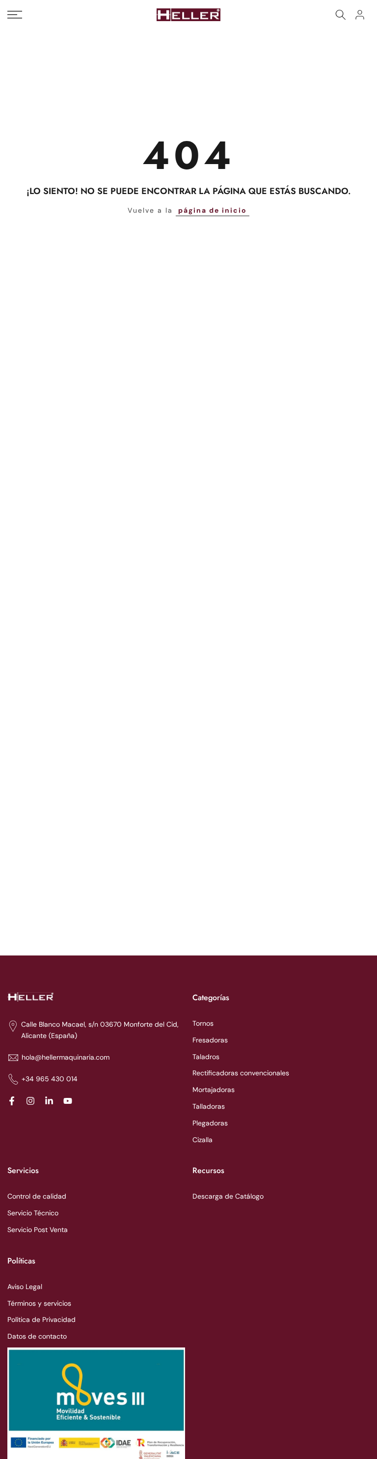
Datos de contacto (37, 1336)
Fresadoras (210, 1040)
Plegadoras (210, 1123)
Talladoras (208, 1106)
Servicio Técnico (32, 1212)
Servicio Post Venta (37, 1229)
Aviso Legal (24, 1286)
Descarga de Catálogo (228, 1196)
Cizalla (202, 1139)
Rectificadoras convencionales (240, 1072)
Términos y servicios (39, 1303)
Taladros (205, 1056)
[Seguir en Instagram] (30, 1101)
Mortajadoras (213, 1089)
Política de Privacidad (41, 1319)
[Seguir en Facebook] (11, 1101)
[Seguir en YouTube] (67, 1101)
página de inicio (212, 210)
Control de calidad (36, 1196)
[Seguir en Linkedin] (49, 1101)
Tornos (203, 1023)
